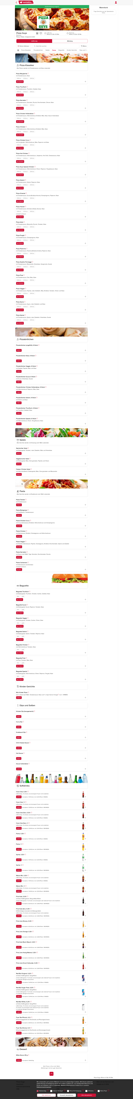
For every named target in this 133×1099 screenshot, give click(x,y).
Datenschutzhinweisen (44, 1087)
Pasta (54, 50)
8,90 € (19, 474)
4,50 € (19, 350)
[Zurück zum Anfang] (51, 1074)
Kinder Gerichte (72, 50)
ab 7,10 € (19, 599)
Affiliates (91, 1091)
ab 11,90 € (20, 175)
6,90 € (19, 361)
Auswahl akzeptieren (66, 1095)
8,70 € (19, 453)
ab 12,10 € (20, 108)
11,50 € (19, 505)
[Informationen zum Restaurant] (37, 33)
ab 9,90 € (20, 95)
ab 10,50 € (20, 230)
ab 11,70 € (20, 270)
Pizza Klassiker (26, 50)
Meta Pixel (103, 1091)
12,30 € (19, 526)
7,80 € (19, 382)
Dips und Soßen (85, 50)
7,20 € (19, 371)
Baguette (61, 50)
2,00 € (19, 748)
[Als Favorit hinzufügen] (40, 33)
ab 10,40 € (20, 135)
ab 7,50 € (20, 613)
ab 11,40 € (20, 148)
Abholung (70, 41)
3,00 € (19, 807)
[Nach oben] (18, 50)
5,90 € (19, 697)
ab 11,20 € (20, 310)
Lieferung (34, 41)
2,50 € (19, 1060)
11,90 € (19, 515)
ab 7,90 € (20, 679)
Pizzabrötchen (38, 50)
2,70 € (19, 797)
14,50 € (19, 557)
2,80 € (19, 982)
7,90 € (19, 392)
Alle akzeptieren (86, 1095)
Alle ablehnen (46, 1095)
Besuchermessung (75, 1091)
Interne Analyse (58, 1091)
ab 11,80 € (20, 201)
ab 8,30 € (20, 81)
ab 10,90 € (20, 121)
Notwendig (42, 1091)
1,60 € (19, 716)
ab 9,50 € (20, 188)
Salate (48, 50)
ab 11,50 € (20, 296)
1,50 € (19, 758)
